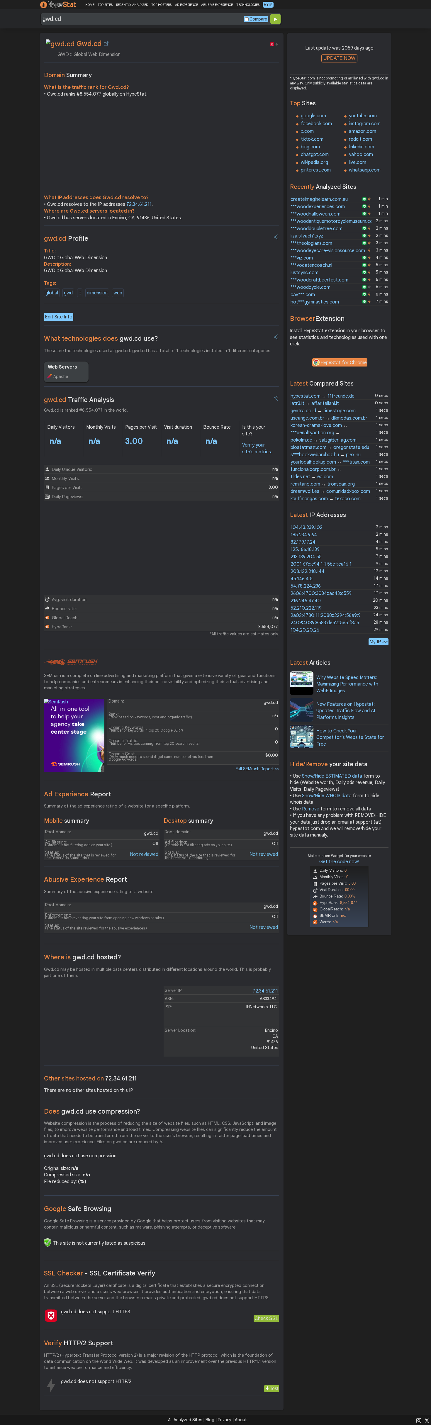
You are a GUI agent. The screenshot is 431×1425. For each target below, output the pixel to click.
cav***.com (303, 295)
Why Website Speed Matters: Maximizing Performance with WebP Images (347, 684)
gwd (68, 293)
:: (80, 293)
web (117, 293)
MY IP (268, 5)
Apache (60, 376)
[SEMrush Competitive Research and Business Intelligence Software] (71, 662)
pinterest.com (316, 170)
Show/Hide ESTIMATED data (332, 776)
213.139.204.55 (306, 557)
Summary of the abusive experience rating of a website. (99, 891)
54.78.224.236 (306, 586)
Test (274, 1388)
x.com (307, 131)
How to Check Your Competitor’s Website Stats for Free (350, 737)
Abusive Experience (85, 879)
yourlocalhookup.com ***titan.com (330, 462)
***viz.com (302, 258)
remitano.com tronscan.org (323, 484)
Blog (210, 1419)
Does (92, 1111)
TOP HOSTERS (161, 5)
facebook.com (316, 124)
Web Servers (62, 367)
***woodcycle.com (310, 287)
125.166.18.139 (305, 549)
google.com (313, 116)
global (51, 293)
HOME (89, 5)
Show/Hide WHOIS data (327, 796)
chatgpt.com (315, 154)
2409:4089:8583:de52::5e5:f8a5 (325, 623)
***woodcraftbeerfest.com (319, 280)
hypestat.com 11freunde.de (322, 396)
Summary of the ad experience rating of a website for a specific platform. (117, 806)
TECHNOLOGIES (247, 5)
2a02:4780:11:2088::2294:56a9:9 (326, 615)
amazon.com (362, 131)
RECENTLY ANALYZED (132, 5)
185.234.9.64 (304, 535)
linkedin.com (361, 147)
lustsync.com (304, 273)
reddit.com (360, 139)
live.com (357, 162)
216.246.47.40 (306, 601)
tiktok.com (312, 139)
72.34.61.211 (139, 204)
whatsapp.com (365, 170)
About (241, 1419)
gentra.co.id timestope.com (323, 411)
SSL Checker (99, 1273)
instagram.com (365, 124)
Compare (258, 19)
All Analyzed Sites (185, 1419)
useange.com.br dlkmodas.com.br (329, 418)
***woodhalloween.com (315, 214)
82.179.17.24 (303, 542)
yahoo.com (361, 154)
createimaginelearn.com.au (319, 199)
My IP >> (378, 641)
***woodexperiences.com (318, 207)
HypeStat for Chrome (343, 363)
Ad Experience (77, 794)
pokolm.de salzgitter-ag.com (324, 440)
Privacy (224, 1419)
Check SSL (266, 1318)
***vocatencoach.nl (311, 265)
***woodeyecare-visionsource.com (328, 251)
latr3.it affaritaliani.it (315, 403)
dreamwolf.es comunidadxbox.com (330, 491)
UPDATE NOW (339, 58)
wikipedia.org (314, 162)
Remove (310, 809)
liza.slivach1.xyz (307, 236)
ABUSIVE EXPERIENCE (217, 5)
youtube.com (363, 116)
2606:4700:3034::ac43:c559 (321, 593)
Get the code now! (339, 862)
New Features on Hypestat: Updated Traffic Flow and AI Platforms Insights (345, 710)
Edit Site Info (58, 317)
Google (77, 1209)
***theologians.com (311, 243)
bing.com (310, 147)
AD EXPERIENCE (186, 5)
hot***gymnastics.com (315, 302)
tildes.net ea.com (312, 477)
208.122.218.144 (308, 571)
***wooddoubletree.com (316, 229)
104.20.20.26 (305, 630)
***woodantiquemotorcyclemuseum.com (334, 221)
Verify (78, 1343)
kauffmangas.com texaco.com (326, 499)
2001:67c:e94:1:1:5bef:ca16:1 (321, 564)
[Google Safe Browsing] (47, 1242)
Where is (82, 957)
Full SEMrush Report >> (257, 768)
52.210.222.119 (306, 608)
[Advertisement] (161, 147)
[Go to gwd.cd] (106, 43)
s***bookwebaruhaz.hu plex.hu (326, 455)
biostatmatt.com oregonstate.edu (330, 447)
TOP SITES (105, 5)
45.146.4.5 (302, 579)
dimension (97, 293)
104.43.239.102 (307, 527)
